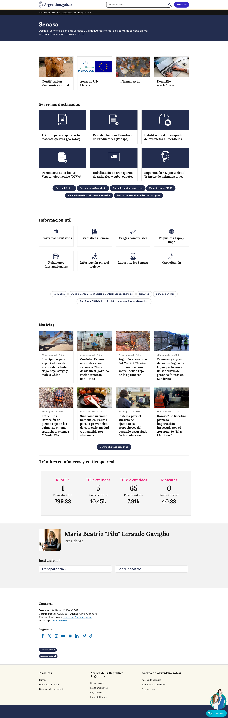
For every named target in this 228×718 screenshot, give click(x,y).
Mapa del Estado (98, 697)
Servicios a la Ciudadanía (93, 188)
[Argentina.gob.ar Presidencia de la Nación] (55, 5)
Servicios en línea (165, 294)
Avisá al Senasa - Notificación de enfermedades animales (102, 294)
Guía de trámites (64, 188)
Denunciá (144, 294)
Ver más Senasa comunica (114, 447)
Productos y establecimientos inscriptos (138, 195)
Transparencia (53, 569)
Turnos (42, 680)
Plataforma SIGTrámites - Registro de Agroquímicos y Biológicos (114, 301)
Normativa (59, 294)
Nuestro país (96, 683)
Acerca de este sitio (151, 680)
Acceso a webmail (48, 656)
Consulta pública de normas (127, 188)
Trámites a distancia (49, 684)
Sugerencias (148, 689)
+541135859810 (61, 620)
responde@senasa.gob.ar (77, 617)
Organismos (96, 692)
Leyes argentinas (99, 688)
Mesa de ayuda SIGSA (160, 188)
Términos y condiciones (154, 684)
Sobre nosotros (130, 569)
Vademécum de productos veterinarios (89, 195)
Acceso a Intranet (48, 650)
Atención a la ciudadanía (51, 689)
